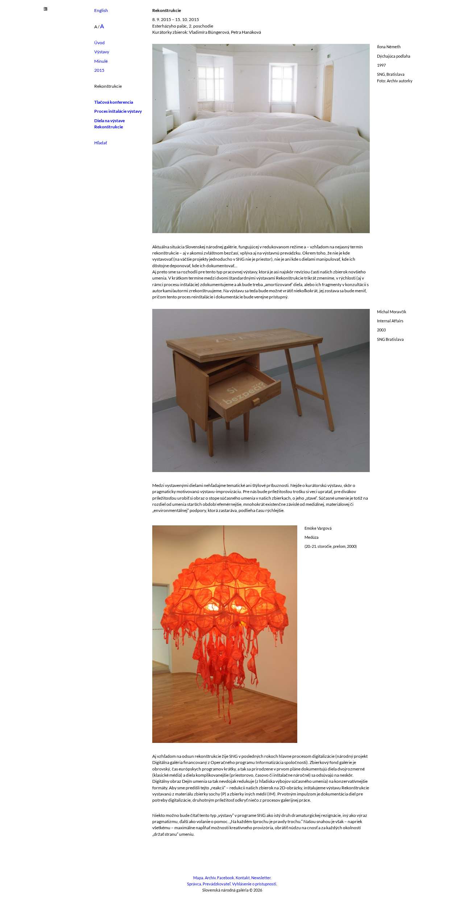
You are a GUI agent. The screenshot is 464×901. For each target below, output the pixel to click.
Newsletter (260, 877)
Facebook (225, 877)
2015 (99, 70)
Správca (194, 883)
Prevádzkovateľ (217, 883)
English (101, 10)
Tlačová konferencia (113, 102)
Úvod (99, 42)
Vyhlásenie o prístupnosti (254, 883)
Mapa (198, 877)
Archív (210, 877)
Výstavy (101, 51)
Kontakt (243, 877)
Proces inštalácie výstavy (118, 111)
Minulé (101, 61)
